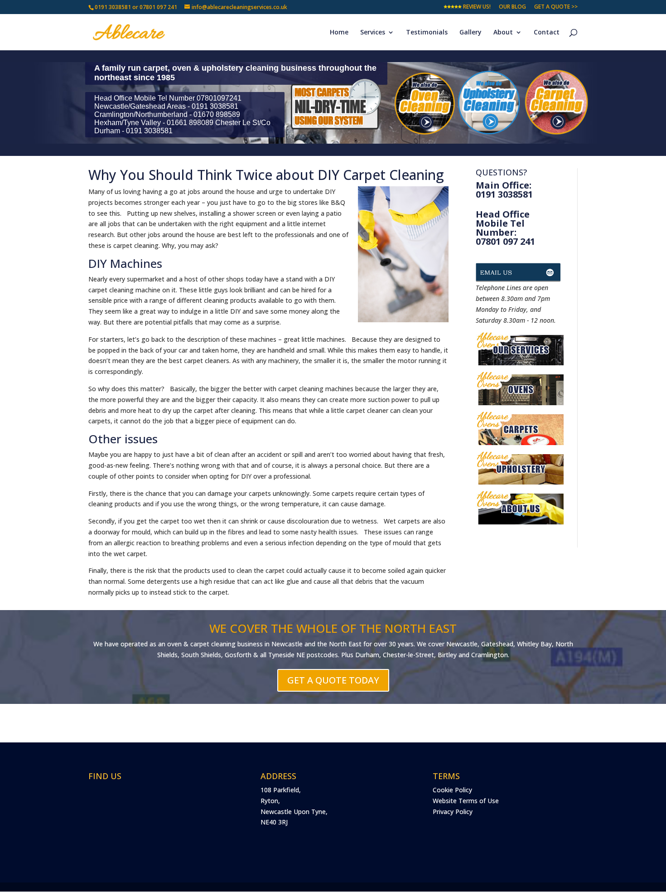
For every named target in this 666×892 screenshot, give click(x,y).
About (503, 32)
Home (339, 32)
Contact (547, 32)
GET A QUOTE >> (556, 7)
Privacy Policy (453, 811)
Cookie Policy (452, 789)
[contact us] (520, 277)
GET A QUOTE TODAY (333, 680)
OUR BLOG (512, 7)
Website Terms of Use (466, 800)
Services (372, 32)
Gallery (470, 32)
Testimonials (427, 32)
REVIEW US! (476, 7)
